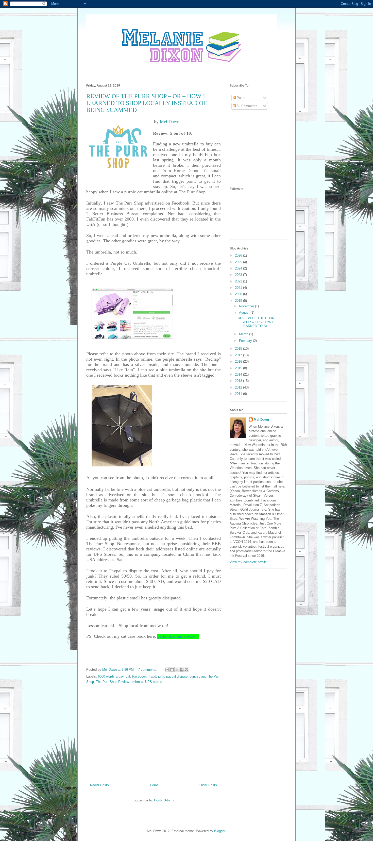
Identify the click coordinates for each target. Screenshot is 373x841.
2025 (239, 262)
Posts (240, 98)
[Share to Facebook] (181, 669)
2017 (239, 355)
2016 (239, 361)
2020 (239, 294)
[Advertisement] (153, 733)
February (246, 341)
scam (201, 676)
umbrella (137, 682)
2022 (239, 281)
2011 (239, 394)
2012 (239, 387)
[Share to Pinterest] (186, 669)
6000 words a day (111, 676)
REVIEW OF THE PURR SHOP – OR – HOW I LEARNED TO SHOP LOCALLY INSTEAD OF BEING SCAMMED (146, 103)
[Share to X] (176, 669)
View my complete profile (248, 562)
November (247, 306)
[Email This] (167, 669)
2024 (239, 268)
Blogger (219, 831)
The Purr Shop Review (112, 682)
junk (161, 676)
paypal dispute (177, 676)
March (244, 334)
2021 (239, 288)
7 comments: (148, 669)
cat (128, 676)
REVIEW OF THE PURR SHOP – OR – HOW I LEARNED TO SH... (256, 322)
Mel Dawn (169, 121)
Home (154, 785)
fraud (152, 676)
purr (192, 676)
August (244, 312)
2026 (239, 255)
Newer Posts (99, 785)
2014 (239, 374)
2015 (239, 368)
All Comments (246, 106)
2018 (239, 348)
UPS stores (153, 682)
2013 (239, 381)
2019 (239, 300)
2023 (239, 275)
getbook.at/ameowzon (177, 636)
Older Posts (208, 785)
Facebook (139, 676)
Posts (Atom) (164, 800)
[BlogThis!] (172, 669)
